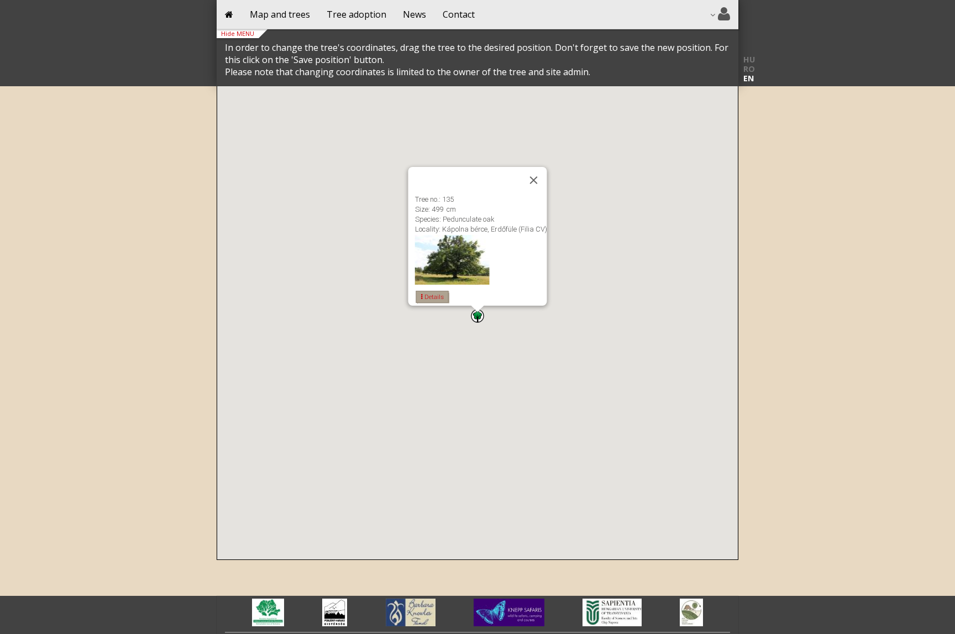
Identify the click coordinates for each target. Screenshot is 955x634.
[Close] (534, 180)
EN (748, 78)
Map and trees (280, 14)
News (414, 14)
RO (749, 69)
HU (749, 59)
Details (433, 297)
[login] (720, 14)
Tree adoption (356, 14)
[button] (477, 316)
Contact (459, 14)
